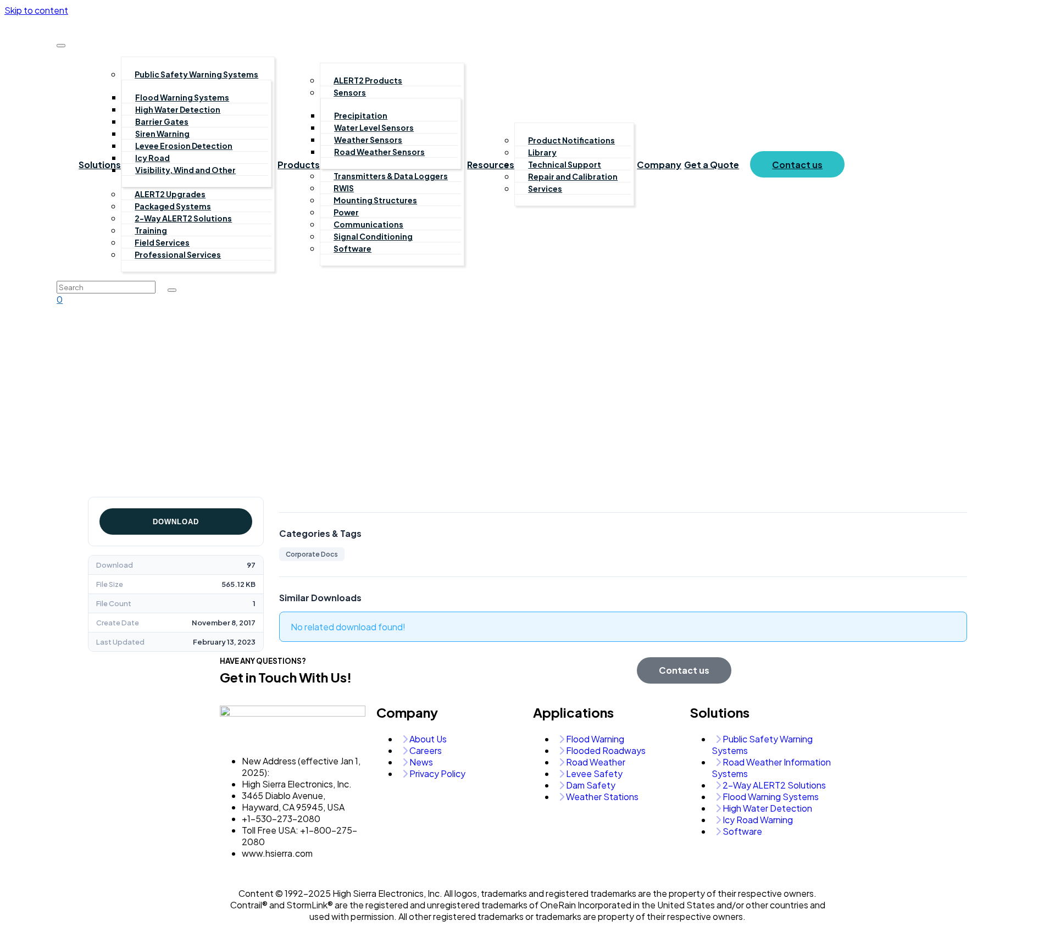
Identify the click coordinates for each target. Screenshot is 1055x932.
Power (346, 212)
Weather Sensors (368, 140)
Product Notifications (571, 140)
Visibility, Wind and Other (185, 170)
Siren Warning (162, 133)
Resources (490, 164)
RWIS (344, 188)
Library (542, 152)
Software (352, 248)
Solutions (100, 164)
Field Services (162, 242)
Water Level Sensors (374, 127)
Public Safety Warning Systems (196, 74)
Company (659, 164)
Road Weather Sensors (379, 152)
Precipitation (360, 115)
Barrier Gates (161, 121)
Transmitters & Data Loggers (391, 176)
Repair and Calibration (573, 176)
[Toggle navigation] (61, 45)
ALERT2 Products (368, 80)
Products (298, 164)
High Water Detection (177, 109)
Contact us (797, 164)
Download (176, 522)
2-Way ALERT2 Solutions (183, 218)
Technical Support (564, 164)
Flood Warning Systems (182, 97)
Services (545, 188)
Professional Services (178, 254)
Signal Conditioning (373, 236)
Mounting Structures (375, 200)
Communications (368, 224)
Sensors (350, 92)
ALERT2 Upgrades (170, 194)
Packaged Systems (173, 206)
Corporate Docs (312, 554)
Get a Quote (711, 164)
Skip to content (36, 10)
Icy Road (152, 158)
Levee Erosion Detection (183, 146)
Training (151, 230)
